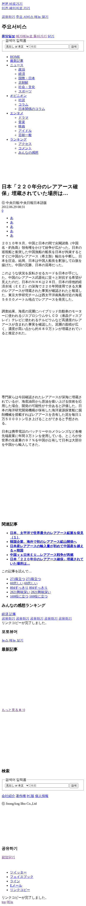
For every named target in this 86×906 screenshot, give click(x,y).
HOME (15, 57)
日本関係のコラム (31, 109)
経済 (21, 74)
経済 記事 (9, 614)
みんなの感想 (28, 152)
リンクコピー (20, 890)
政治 (21, 69)
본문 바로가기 (12, 3)
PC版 (30, 796)
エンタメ (16, 113)
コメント (25, 148)
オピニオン (18, 95)
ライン (15, 881)
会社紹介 (8, 796)
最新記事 (16, 60)
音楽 (21, 122)
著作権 (21, 796)
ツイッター (18, 872)
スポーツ (25, 91)
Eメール (16, 885)
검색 (74, 46)
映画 (21, 126)
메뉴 (10, 902)
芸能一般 (25, 135)
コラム (23, 104)
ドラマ (23, 117)
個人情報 (41, 796)
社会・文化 (26, 87)
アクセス (25, 144)
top (4, 902)
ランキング (18, 139)
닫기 (51, 36)
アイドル (25, 130)
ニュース (16, 65)
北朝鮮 (23, 82)
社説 (21, 100)
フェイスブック (21, 877)
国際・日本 (26, 78)
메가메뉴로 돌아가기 (31, 36)
